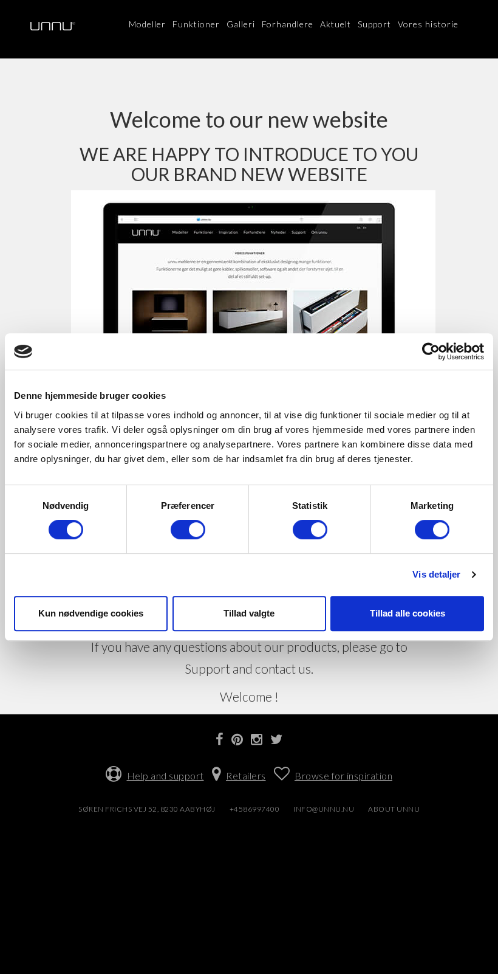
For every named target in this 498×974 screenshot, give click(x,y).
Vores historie (428, 24)
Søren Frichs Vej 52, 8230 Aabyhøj (147, 808)
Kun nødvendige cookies (90, 613)
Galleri (241, 24)
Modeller (147, 24)
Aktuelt (335, 24)
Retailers (246, 775)
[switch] (188, 529)
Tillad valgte (249, 613)
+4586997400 (255, 808)
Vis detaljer (436, 574)
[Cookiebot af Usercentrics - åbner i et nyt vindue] (431, 351)
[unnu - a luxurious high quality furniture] (52, 26)
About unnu (394, 808)
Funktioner (196, 24)
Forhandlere (287, 24)
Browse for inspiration (343, 775)
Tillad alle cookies (407, 613)
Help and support (165, 775)
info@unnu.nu (323, 808)
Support (374, 24)
